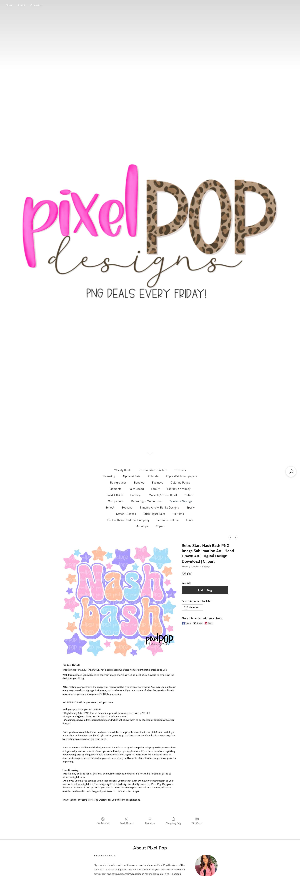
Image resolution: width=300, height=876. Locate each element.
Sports (190, 507)
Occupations (116, 501)
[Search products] (291, 471)
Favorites (150, 823)
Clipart (160, 526)
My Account (103, 823)
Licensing (109, 476)
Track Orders (126, 823)
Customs (180, 470)
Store (9, 5)
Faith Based (136, 489)
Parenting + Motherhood (146, 501)
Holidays (135, 495)
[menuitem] (231, 537)
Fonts (189, 520)
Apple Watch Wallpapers (181, 476)
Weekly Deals (122, 470)
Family (155, 489)
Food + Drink (115, 495)
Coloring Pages (180, 482)
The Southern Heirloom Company (128, 520)
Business (157, 482)
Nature (189, 495)
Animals (153, 476)
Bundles (139, 482)
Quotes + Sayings (181, 501)
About (21, 5)
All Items (178, 514)
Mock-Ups (142, 526)
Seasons (127, 507)
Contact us (36, 5)
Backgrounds (118, 482)
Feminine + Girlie (168, 520)
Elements (115, 489)
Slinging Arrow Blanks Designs (159, 507)
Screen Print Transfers (153, 470)
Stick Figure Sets (154, 514)
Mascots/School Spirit (163, 495)
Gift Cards (197, 823)
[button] (192, 607)
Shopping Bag (173, 823)
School (109, 507)
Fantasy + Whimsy (178, 489)
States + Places (126, 514)
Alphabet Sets (131, 476)
